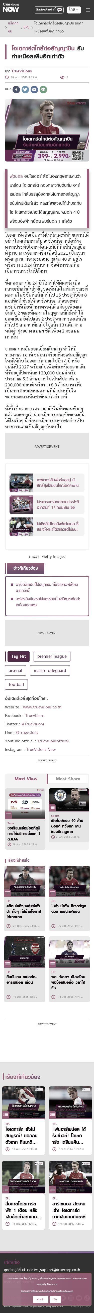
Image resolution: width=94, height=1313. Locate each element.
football (16, 684)
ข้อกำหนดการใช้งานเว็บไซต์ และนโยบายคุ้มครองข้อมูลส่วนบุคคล (47, 1291)
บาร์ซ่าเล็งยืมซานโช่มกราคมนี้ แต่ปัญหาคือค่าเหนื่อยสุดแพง (48, 602)
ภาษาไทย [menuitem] (69, 19)
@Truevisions (27, 733)
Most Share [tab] (68, 779)
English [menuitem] (70, 27)
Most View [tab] (26, 779)
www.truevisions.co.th (42, 707)
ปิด (55, 1299)
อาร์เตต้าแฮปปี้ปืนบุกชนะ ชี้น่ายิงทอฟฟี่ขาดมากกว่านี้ (47, 588)
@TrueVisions (33, 724)
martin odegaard (50, 670)
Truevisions (34, 716)
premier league (52, 656)
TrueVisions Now (41, 750)
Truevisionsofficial (53, 741)
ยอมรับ (40, 1299)
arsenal (15, 670)
